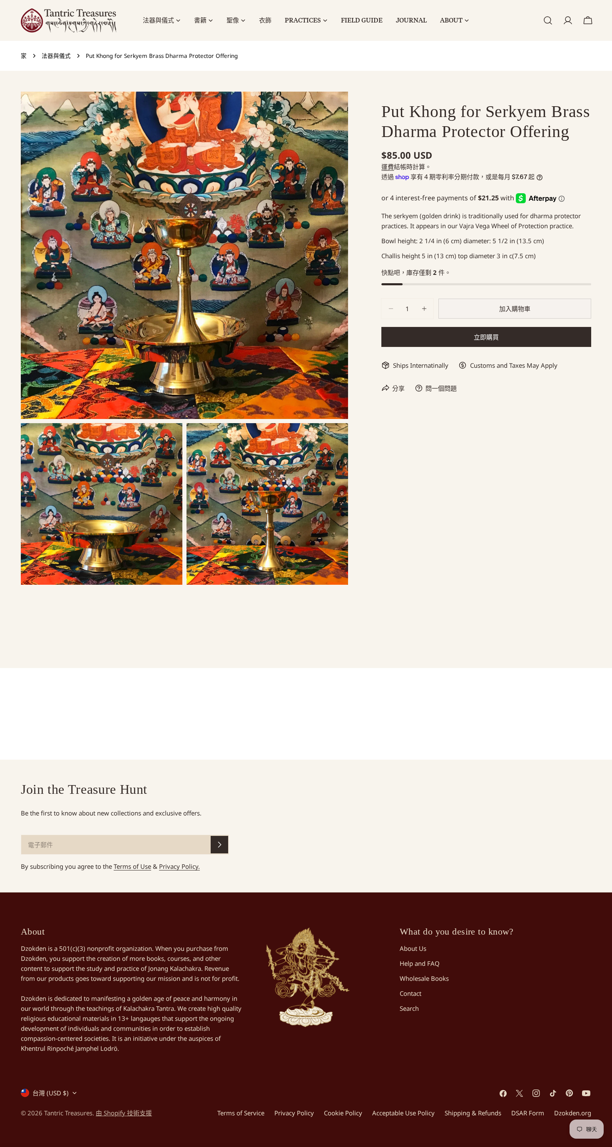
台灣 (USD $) (50, 1093)
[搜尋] (548, 20)
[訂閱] (219, 844)
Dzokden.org (572, 1113)
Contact (410, 993)
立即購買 (486, 337)
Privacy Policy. (179, 866)
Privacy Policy (294, 1113)
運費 (387, 166)
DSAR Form (527, 1113)
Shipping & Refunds (473, 1113)
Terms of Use (132, 866)
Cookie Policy (343, 1113)
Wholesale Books (424, 978)
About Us (413, 948)
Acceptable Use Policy (403, 1113)
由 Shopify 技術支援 (124, 1113)
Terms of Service (240, 1113)
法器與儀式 (56, 56)
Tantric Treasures (68, 1113)
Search (409, 1008)
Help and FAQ (420, 963)
